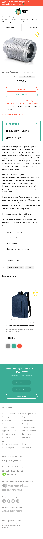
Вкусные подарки (28, 427)
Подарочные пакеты (10, 444)
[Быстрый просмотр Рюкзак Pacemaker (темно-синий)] (8, 346)
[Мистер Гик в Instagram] (17, 501)
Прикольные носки (29, 430)
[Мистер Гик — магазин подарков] (21, 11)
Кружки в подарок (9, 430)
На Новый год (7, 423)
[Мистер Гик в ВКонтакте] (4, 501)
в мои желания (21, 95)
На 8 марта (26, 447)
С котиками (6, 420)
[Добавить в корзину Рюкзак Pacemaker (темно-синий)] (19, 346)
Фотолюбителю (15, 267)
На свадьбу (6, 417)
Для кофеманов (28, 423)
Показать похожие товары (12, 114)
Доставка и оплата (19, 131)
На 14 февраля (27, 444)
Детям (4, 441)
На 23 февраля (8, 447)
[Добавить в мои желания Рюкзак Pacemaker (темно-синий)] (14, 346)
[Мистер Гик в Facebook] (8, 501)
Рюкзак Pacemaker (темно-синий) (20, 325)
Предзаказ (21, 89)
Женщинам (26, 437)
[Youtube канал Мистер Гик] (13, 501)
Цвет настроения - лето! (11, 413)
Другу (29, 267)
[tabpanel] (21, 304)
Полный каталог (8, 434)
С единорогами (8, 427)
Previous (5, 306)
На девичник (26, 417)
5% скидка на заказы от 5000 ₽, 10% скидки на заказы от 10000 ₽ (23, 103)
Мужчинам (6, 437)
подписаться (21, 396)
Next (38, 306)
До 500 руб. (26, 434)
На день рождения (29, 413)
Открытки (25, 441)
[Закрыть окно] (39, 3)
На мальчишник (28, 420)
